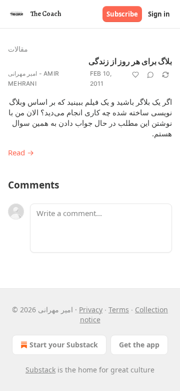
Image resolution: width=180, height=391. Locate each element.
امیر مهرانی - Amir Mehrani (33, 78)
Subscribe (122, 14)
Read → (21, 152)
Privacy (90, 309)
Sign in (159, 14)
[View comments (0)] (150, 75)
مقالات (18, 49)
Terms (118, 309)
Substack (41, 369)
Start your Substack (64, 344)
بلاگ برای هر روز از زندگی (130, 61)
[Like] (135, 75)
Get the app (139, 344)
